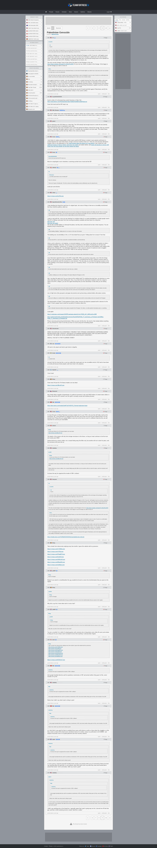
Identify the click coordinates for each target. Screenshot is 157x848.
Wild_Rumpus (55, 110)
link (109, 93)
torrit (53, 639)
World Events (55, 34)
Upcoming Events (34, 42)
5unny (53, 152)
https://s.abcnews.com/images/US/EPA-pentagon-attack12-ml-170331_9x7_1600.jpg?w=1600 (72, 314)
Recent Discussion (34, 68)
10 (106, 28)
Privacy (50, 846)
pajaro (53, 739)
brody (53, 353)
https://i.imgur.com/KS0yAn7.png (56, 659)
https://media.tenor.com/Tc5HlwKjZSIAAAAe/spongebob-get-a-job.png (65, 537)
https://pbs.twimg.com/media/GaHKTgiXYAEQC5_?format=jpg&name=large (67, 405)
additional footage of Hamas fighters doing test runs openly (62, 145)
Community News (34, 17)
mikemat (54, 167)
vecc (53, 343)
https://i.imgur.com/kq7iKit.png (55, 196)
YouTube (106, 846)
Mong (53, 379)
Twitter (87, 846)
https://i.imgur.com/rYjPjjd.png (55, 551)
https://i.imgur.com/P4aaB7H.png (56, 554)
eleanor (54, 425)
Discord (93, 846)
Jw (53, 37)
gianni (53, 121)
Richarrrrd (54, 391)
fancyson (54, 479)
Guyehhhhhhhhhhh (57, 96)
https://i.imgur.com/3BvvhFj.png (55, 385)
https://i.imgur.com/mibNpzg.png (56, 564)
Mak (53, 402)
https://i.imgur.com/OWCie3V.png (56, 559)
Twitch (111, 846)
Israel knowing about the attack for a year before (81, 143)
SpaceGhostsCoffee (57, 202)
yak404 (54, 570)
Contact (46, 846)
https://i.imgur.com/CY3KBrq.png (56, 549)
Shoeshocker (55, 328)
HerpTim (54, 369)
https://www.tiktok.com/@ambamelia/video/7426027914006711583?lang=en (67, 101)
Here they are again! (52, 223)
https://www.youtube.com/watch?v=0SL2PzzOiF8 (60, 64)
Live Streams (123, 17)
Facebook (99, 846)
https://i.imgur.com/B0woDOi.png (56, 562)
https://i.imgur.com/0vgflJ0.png (55, 557)
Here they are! (51, 221)
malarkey (54, 448)
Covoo (54, 136)
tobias (53, 192)
